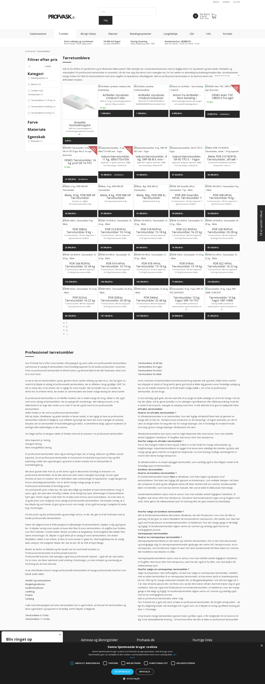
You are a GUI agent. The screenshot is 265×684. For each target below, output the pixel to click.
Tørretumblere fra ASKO (150, 370)
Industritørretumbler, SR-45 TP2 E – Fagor (186, 158)
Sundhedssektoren (34, 587)
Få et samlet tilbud (261, 223)
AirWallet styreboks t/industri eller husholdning (116, 98)
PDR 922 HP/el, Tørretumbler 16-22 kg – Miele (222, 266)
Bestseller (36, 141)
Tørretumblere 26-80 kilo (150, 363)
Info (208, 33)
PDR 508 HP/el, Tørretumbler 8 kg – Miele (222, 198)
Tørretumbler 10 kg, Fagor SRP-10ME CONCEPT (222, 300)
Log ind (236, 2)
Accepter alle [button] (122, 671)
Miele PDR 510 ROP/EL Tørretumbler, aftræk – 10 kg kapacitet (222, 159)
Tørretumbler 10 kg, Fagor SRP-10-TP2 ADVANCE (186, 300)
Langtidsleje (170, 33)
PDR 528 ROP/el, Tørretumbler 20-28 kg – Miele (222, 232)
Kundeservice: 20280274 (178, 41)
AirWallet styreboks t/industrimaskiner (151, 96)
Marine (36, 84)
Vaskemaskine (38, 33)
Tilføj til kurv (117, 87)
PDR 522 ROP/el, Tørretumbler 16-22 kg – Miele (187, 232)
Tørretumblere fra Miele (150, 374)
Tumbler (64, 33)
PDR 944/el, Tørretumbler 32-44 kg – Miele (151, 300)
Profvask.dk (30, 51)
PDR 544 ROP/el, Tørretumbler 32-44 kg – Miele (80, 266)
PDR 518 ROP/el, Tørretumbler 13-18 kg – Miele (151, 232)
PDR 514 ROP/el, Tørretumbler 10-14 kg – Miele (115, 232)
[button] (132, 678)
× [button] (261, 646)
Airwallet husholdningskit (80, 123)
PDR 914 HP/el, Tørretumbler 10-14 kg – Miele (115, 266)
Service (216, 2)
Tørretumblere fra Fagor (150, 366)
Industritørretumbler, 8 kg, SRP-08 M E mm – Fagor (151, 159)
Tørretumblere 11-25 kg (43, 100)
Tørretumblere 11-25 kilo (37, 619)
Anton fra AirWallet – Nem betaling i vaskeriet (187, 98)
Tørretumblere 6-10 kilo (37, 615)
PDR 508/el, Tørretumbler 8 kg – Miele (79, 232)
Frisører (29, 595)
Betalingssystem (39, 78)
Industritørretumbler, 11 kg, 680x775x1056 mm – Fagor (115, 159)
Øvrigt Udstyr (88, 33)
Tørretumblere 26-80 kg (43, 106)
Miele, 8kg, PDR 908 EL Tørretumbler (151, 196)
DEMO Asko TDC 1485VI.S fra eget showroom (222, 98)
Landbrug (30, 591)
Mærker (113, 33)
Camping (29, 598)
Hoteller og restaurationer (38, 580)
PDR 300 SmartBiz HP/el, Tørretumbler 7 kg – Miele (187, 198)
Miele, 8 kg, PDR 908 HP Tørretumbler (80, 196)
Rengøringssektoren (35, 584)
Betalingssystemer (140, 33)
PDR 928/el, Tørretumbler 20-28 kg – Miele (115, 300)
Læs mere (81, 114)
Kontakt (226, 2)
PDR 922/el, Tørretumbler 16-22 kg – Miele (80, 300)
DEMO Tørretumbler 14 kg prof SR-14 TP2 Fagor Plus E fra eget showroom (80, 164)
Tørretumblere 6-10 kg (42, 113)
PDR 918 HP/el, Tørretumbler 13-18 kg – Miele (151, 266)
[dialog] (132, 663)
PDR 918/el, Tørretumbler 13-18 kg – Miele (187, 266)
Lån (192, 33)
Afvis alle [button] (144, 671)
